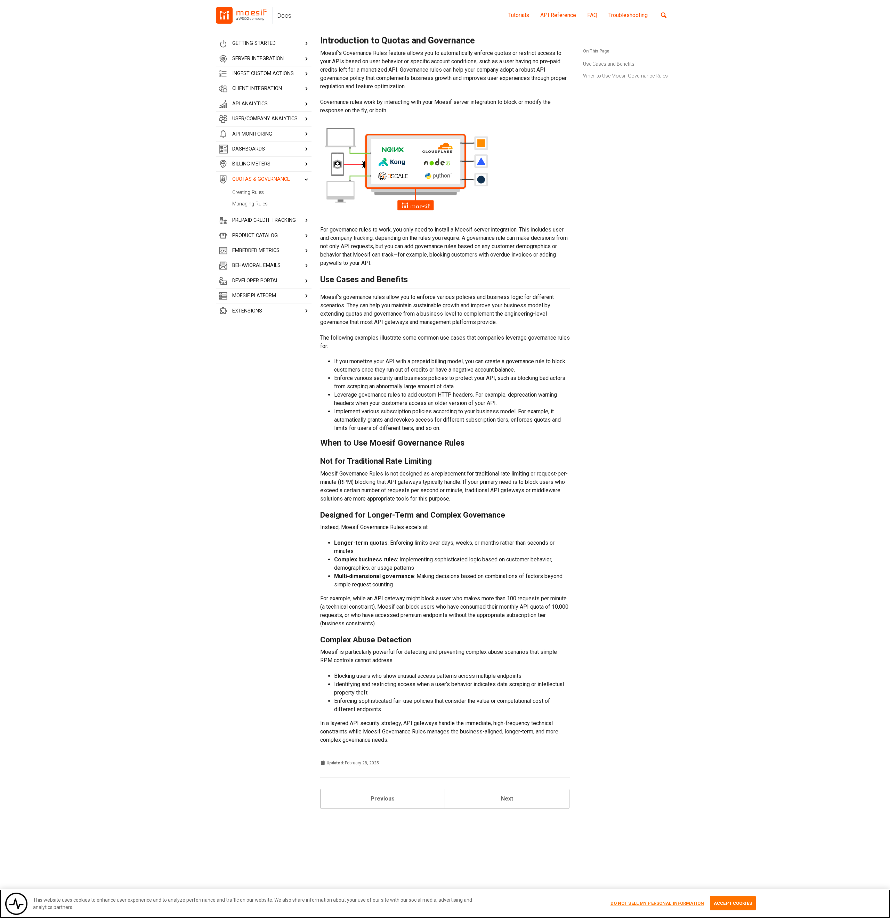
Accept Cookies (733, 903)
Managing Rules (250, 204)
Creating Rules (248, 192)
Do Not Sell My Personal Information (657, 903)
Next (507, 798)
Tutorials (518, 15)
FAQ (592, 15)
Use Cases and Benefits (608, 63)
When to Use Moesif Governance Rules (625, 75)
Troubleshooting (628, 15)
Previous (383, 798)
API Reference (558, 15)
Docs (284, 15)
